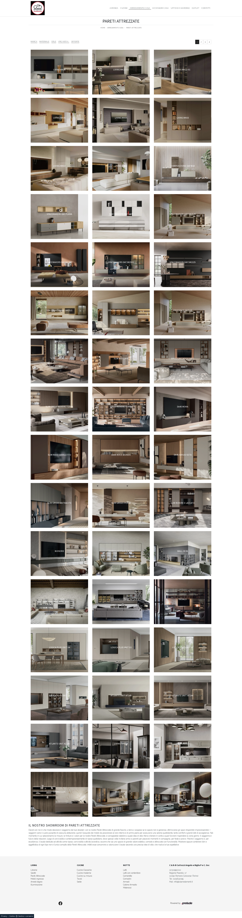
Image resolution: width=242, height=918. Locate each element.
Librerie (34, 870)
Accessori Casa (160, 8)
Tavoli (79, 879)
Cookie (12, 916)
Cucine (124, 8)
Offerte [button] (75, 41)
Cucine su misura (84, 876)
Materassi (127, 888)
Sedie (79, 882)
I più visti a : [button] (63, 41)
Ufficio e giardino (180, 8)
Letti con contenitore (131, 873)
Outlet (195, 8)
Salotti (33, 873)
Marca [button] (34, 41)
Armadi (126, 882)
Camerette (127, 876)
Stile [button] (53, 41)
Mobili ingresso (37, 879)
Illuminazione (36, 885)
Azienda (114, 8)
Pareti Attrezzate (134, 28)
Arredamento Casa (140, 8)
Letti (125, 870)
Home (102, 28)
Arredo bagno (36, 882)
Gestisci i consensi (25, 916)
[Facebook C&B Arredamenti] (60, 903)
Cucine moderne (84, 873)
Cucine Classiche (84, 870)
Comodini (127, 879)
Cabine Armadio (130, 885)
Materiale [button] (44, 41)
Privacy (4, 916)
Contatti (205, 8)
